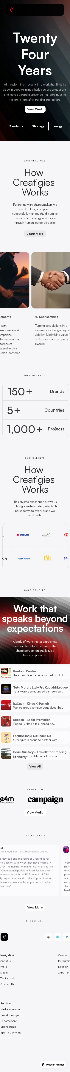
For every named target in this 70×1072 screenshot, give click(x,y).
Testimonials (7, 978)
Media (4, 972)
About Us (6, 960)
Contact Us (7, 984)
